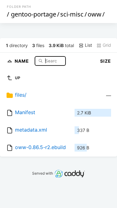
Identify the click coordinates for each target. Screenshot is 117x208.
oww (94, 14)
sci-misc (72, 14)
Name (22, 60)
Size (105, 61)
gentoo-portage (33, 14)
